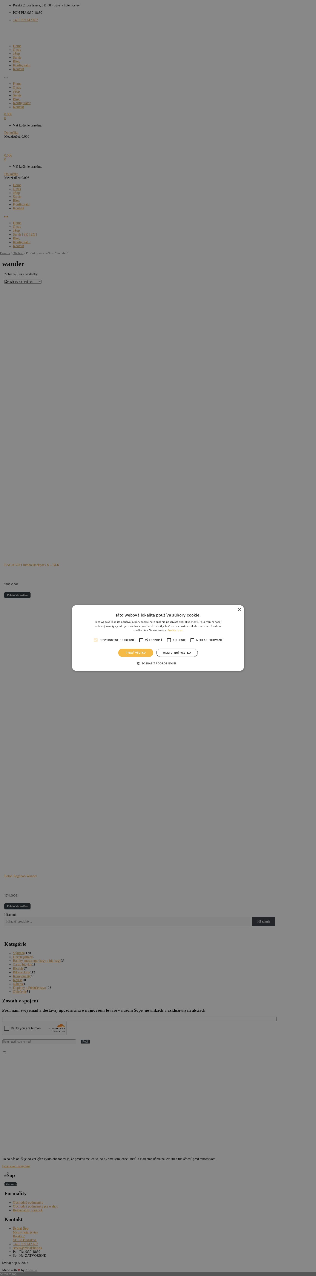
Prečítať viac (175, 630)
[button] (158, 663)
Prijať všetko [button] (136, 653)
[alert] (158, 638)
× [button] (239, 609)
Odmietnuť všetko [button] (177, 653)
